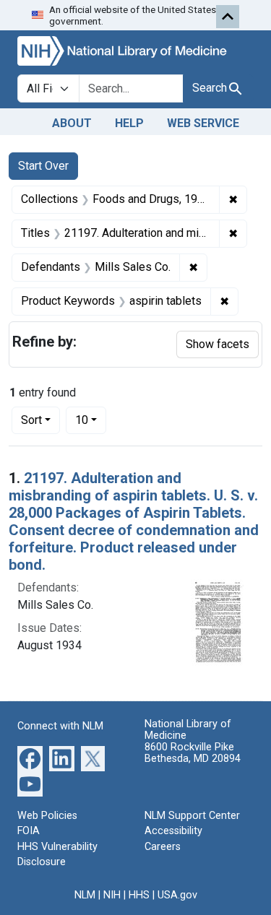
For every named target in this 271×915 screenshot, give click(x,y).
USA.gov (177, 895)
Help (129, 123)
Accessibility (173, 831)
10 (90, 419)
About (72, 123)
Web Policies (47, 816)
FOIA (28, 831)
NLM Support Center (192, 816)
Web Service (203, 123)
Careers (163, 847)
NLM (84, 895)
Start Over (43, 166)
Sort (31, 420)
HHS (139, 895)
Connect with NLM (60, 726)
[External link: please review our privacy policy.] (30, 757)
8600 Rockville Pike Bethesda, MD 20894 (193, 753)
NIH (112, 895)
